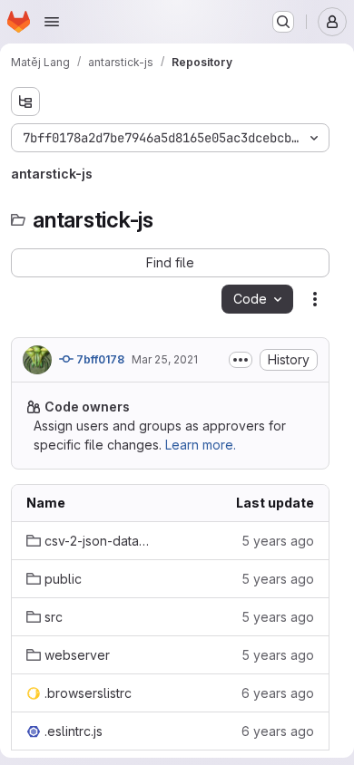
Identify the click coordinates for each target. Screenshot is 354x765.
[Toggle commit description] (240, 360)
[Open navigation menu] (51, 21)
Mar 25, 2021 (165, 359)
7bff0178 (99, 359)
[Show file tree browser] (25, 101)
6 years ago (277, 693)
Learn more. (200, 444)
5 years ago (277, 540)
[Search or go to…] (283, 22)
